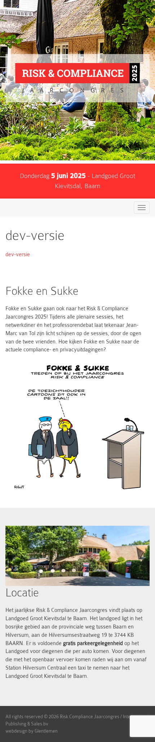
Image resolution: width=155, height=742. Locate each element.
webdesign (16, 731)
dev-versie (17, 255)
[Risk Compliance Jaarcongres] (77, 78)
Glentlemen (46, 731)
